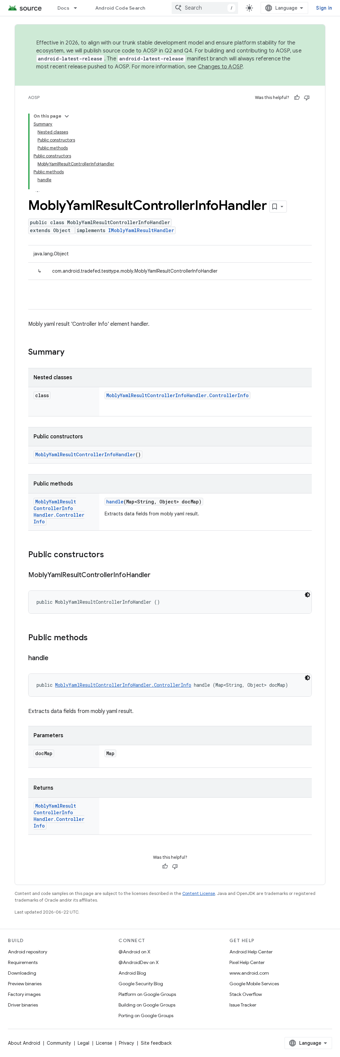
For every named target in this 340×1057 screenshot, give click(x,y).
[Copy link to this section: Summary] (71, 353)
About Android (24, 1043)
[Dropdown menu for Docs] (78, 8)
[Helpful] (297, 98)
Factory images (24, 994)
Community (59, 1043)
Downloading (22, 973)
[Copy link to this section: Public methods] (94, 638)
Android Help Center (251, 952)
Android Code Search (120, 8)
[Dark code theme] (307, 595)
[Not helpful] (307, 98)
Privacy (126, 1043)
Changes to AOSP (220, 66)
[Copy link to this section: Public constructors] (110, 555)
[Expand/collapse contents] (67, 116)
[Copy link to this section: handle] (55, 658)
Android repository (27, 952)
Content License (198, 893)
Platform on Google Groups (147, 994)
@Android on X (134, 952)
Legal (83, 1043)
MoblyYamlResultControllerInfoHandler (85, 454)
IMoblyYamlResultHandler (141, 230)
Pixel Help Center (247, 962)
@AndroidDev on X (139, 962)
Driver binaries (23, 1005)
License (104, 1043)
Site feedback (156, 1043)
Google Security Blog (141, 984)
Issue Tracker (242, 1005)
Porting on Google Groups (146, 1015)
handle (115, 501)
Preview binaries (25, 984)
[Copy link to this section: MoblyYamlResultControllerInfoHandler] (157, 575)
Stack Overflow (245, 994)
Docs (63, 8)
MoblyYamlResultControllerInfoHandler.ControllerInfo (177, 395)
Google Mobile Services (254, 984)
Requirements (23, 962)
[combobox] (205, 8)
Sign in (324, 8)
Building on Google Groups (147, 1005)
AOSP (34, 97)
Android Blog (132, 973)
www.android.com (249, 973)
